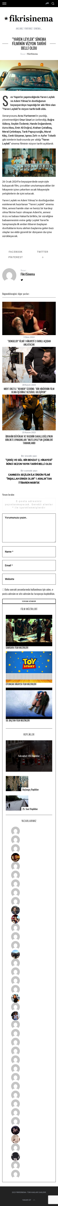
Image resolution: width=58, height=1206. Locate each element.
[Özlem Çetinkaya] (29, 875)
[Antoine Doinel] (29, 927)
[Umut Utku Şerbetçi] (29, 989)
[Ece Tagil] (29, 1103)
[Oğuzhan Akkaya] (29, 1059)
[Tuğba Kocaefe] (29, 892)
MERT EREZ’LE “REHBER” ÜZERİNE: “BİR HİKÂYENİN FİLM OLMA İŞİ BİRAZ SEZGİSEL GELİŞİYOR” (29, 390)
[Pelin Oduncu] (29, 998)
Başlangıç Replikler (30, 789)
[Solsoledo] (29, 1068)
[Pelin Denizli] (29, 1095)
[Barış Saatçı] (29, 1112)
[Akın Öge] (29, 936)
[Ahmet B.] (29, 831)
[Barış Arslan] (29, 910)
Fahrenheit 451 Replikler (29, 756)
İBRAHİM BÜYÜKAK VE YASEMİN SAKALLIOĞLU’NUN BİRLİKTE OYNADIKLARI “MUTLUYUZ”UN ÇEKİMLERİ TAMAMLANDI (29, 439)
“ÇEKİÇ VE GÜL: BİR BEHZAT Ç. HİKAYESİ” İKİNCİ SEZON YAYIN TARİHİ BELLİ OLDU (29, 460)
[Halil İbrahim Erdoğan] (29, 839)
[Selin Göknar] (29, 1015)
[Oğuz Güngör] (29, 1174)
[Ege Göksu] (29, 1033)
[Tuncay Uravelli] (29, 954)
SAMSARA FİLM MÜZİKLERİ (17, 647)
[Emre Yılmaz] (29, 963)
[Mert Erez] (29, 1156)
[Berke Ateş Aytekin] (29, 1007)
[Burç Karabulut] (29, 901)
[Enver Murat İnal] (29, 1051)
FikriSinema (32, 53)
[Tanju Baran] (29, 848)
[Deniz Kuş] (29, 857)
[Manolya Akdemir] (29, 1147)
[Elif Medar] (29, 1139)
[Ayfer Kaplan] (29, 919)
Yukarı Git (26, 1200)
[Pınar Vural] (29, 1086)
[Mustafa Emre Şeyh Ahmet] (29, 980)
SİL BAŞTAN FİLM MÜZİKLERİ (18, 720)
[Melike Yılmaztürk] (29, 1077)
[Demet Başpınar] (29, 945)
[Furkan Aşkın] (29, 971)
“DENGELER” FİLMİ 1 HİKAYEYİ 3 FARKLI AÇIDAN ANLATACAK (29, 342)
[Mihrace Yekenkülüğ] (29, 1165)
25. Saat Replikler (30, 809)
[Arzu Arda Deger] (29, 883)
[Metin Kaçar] (29, 866)
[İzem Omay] (29, 1042)
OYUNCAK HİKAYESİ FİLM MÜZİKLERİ (21, 684)
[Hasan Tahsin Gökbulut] (29, 1121)
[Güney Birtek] (29, 1130)
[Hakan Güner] (29, 1024)
